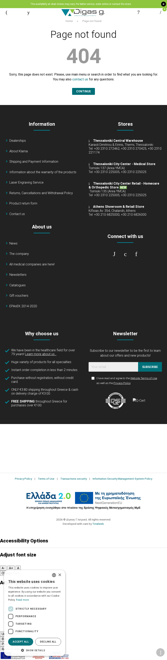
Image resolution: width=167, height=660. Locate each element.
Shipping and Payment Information (33, 161)
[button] (34, 650)
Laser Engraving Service (26, 182)
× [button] (59, 575)
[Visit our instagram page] (125, 254)
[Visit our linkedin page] (136, 254)
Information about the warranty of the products (42, 172)
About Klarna (18, 151)
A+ (11, 568)
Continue (83, 91)
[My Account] (138, 12)
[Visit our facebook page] (114, 254)
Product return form (23, 203)
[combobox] (54, 575)
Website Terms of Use (143, 378)
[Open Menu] (6, 12)
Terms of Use (46, 478)
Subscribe (150, 367)
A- (3, 568)
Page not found (91, 21)
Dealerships (17, 141)
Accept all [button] (21, 641)
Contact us (17, 214)
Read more (22, 599)
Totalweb (98, 523)
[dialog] (34, 613)
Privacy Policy (122, 383)
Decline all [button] (48, 641)
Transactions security (73, 478)
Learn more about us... (40, 354)
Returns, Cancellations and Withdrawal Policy (41, 193)
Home (69, 21)
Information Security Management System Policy (122, 478)
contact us (80, 79)
